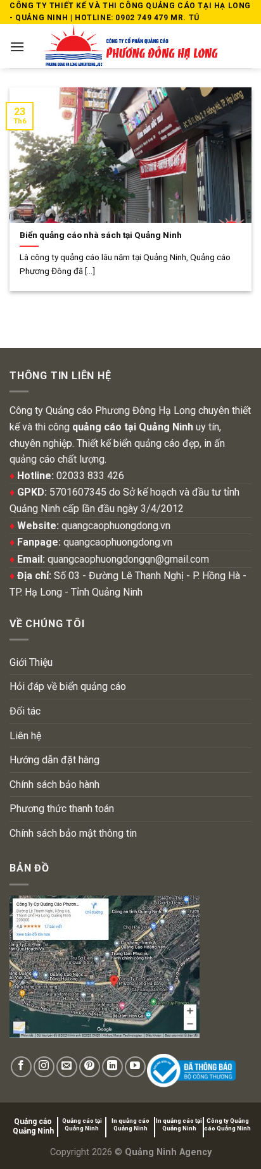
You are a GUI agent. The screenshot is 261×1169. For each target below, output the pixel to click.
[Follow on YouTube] (135, 1066)
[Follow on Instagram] (44, 1066)
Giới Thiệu (31, 662)
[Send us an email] (66, 1066)
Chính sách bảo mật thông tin (73, 833)
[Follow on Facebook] (21, 1066)
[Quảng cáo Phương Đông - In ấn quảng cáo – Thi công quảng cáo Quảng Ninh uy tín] (131, 46)
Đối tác (25, 711)
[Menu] (17, 46)
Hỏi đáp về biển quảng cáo (68, 686)
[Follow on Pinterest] (89, 1066)
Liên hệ (25, 736)
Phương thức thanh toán (62, 809)
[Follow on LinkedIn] (112, 1066)
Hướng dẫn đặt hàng (54, 760)
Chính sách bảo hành (54, 784)
